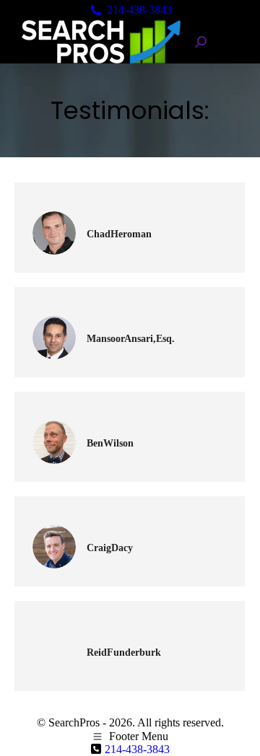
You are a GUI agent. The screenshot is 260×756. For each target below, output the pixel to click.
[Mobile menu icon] (229, 42)
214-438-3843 (139, 10)
